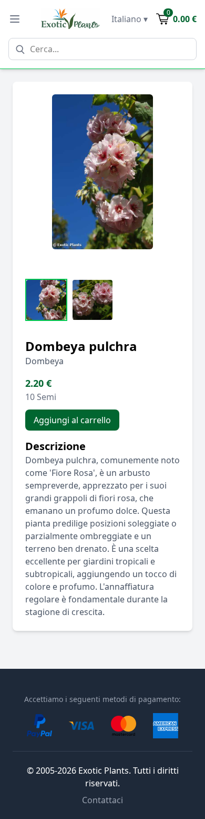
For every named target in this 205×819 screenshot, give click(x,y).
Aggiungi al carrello (72, 420)
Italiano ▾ (129, 19)
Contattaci (102, 800)
